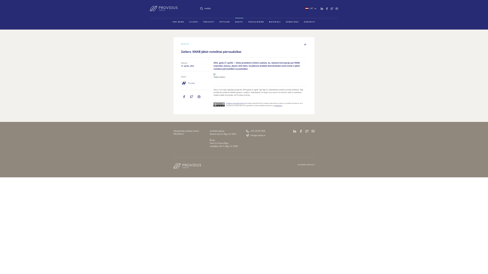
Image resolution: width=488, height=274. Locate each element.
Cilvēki (193, 22)
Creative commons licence (235, 103)
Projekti (208, 22)
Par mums (178, 22)
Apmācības (292, 22)
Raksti (239, 22)
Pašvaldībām (256, 22)
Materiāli (275, 22)
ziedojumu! (278, 105)
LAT (311, 8)
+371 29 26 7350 (257, 131)
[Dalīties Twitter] (191, 96)
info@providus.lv (257, 135)
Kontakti (309, 22)
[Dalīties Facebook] (184, 96)
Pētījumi (224, 22)
